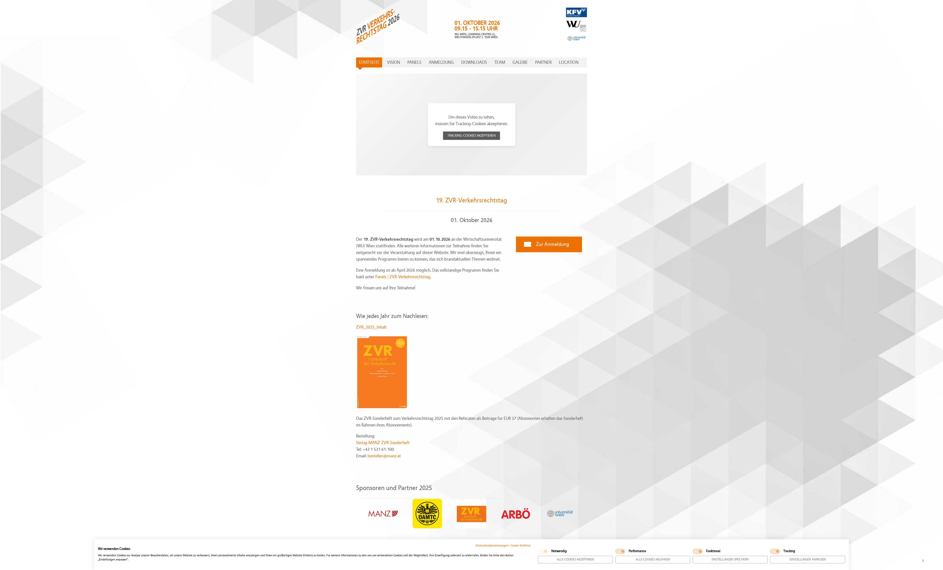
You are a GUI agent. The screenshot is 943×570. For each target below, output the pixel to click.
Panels (414, 62)
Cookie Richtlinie (521, 545)
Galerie (520, 62)
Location (569, 62)
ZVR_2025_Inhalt (371, 327)
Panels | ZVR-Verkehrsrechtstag (402, 276)
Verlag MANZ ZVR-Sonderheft (383, 442)
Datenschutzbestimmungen (492, 545)
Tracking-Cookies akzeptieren (471, 136)
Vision (393, 62)
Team (499, 62)
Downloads (474, 62)
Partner (543, 62)
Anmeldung (441, 62)
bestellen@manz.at (384, 456)
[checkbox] (543, 551)
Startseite (369, 62)
